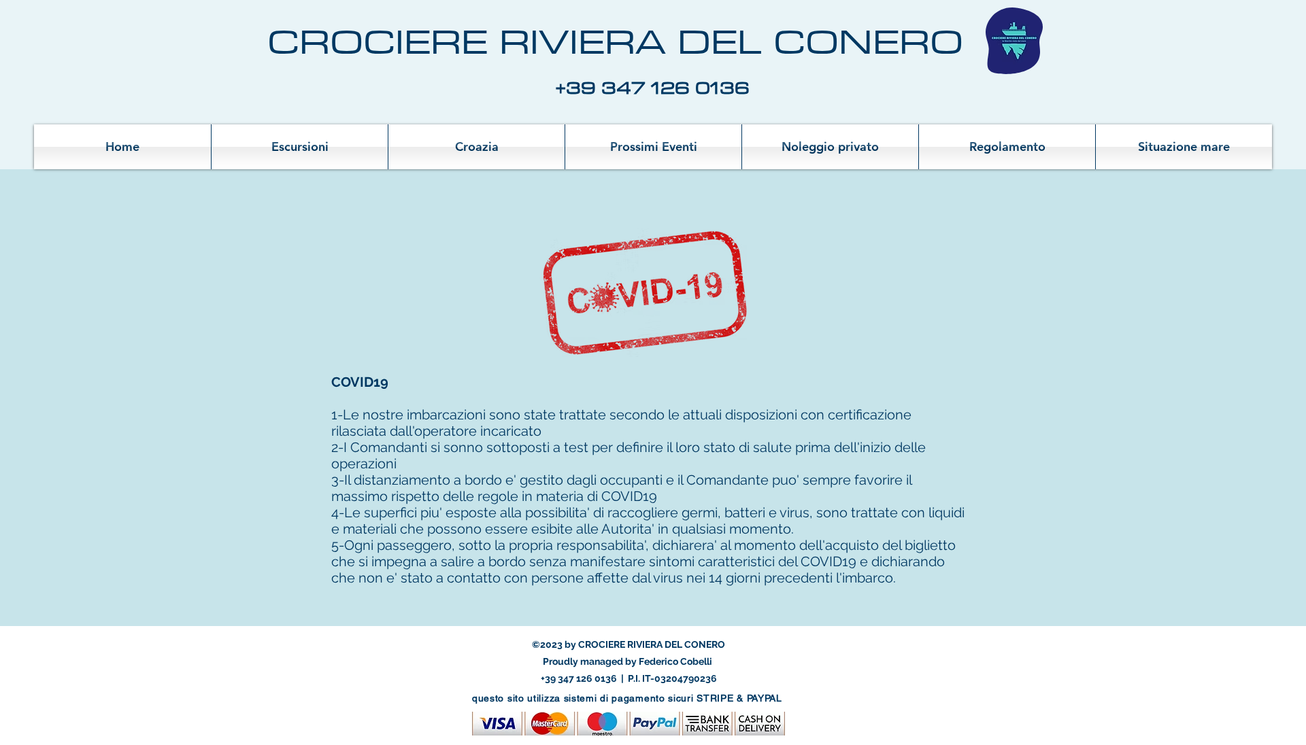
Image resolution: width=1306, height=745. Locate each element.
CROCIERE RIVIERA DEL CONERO (615, 40)
